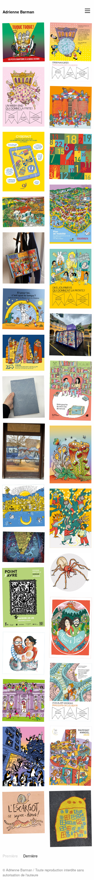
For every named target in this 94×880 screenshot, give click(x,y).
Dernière (30, 855)
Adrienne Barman (18, 11)
